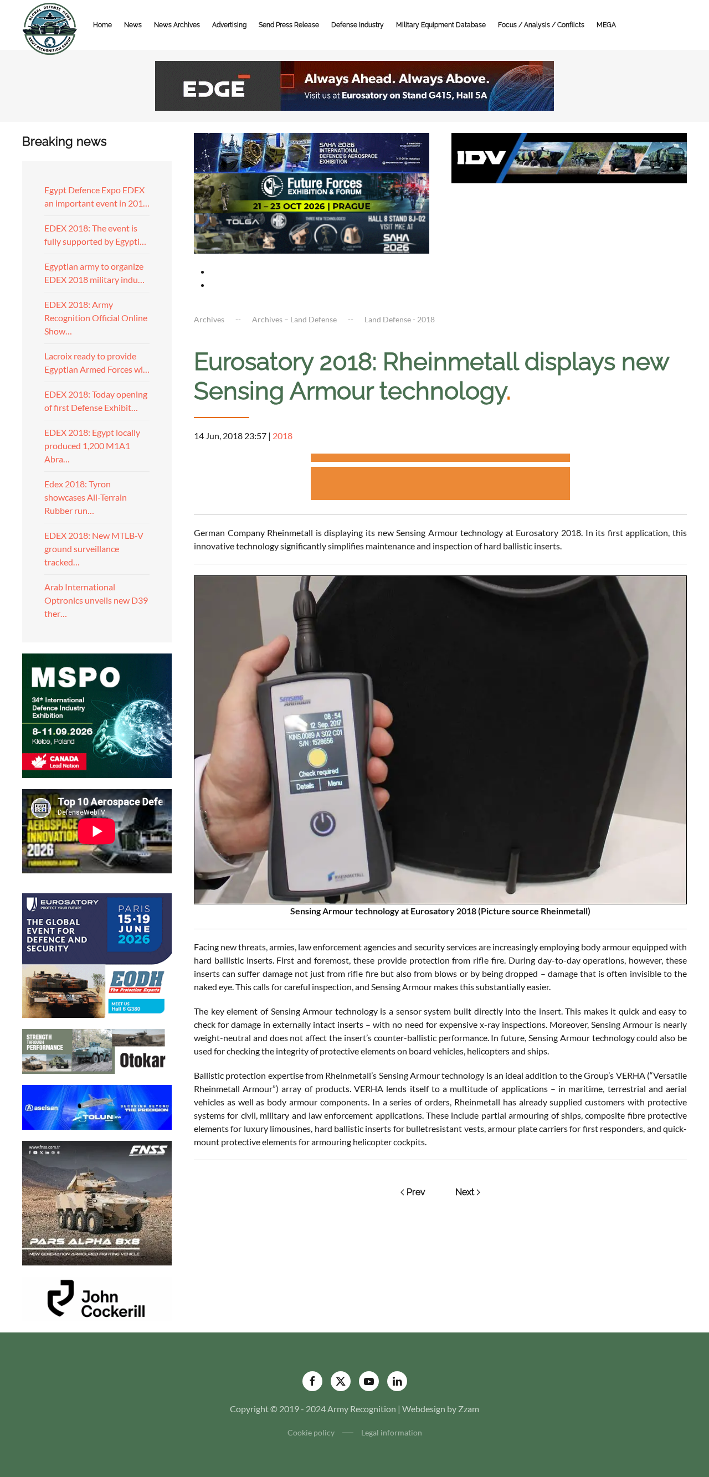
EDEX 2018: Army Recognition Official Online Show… (95, 317)
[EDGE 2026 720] (354, 84)
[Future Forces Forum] (311, 192)
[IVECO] (569, 156)
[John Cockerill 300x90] (97, 1297)
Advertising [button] (229, 25)
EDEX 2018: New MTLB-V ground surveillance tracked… (93, 548)
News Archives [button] (177, 25)
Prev (416, 1192)
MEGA (606, 25)
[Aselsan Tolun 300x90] (97, 1105)
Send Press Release (289, 25)
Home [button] (102, 25)
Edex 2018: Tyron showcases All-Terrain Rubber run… (85, 497)
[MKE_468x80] (311, 232)
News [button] (133, 25)
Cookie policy (311, 1432)
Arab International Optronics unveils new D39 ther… (96, 600)
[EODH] (97, 954)
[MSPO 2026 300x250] (97, 714)
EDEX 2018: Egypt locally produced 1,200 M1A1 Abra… (92, 445)
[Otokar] (97, 1049)
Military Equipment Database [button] (441, 25)
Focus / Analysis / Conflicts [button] (541, 25)
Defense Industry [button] (357, 25)
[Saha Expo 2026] (311, 151)
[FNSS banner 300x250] (97, 1201)
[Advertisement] (440, 459)
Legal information (391, 1432)
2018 (282, 435)
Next (464, 1192)
